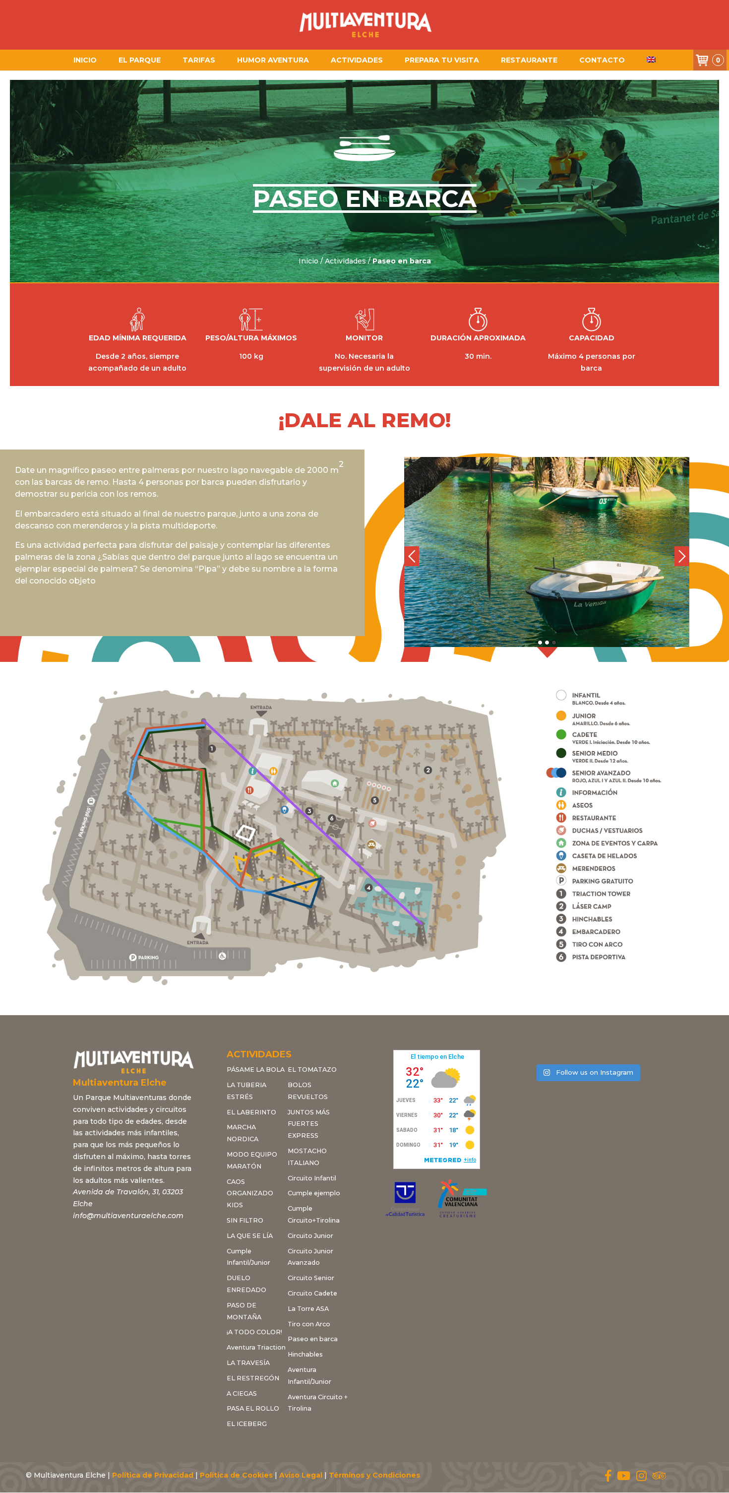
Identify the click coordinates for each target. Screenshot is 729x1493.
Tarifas (198, 60)
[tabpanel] (546, 552)
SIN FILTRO (245, 1220)
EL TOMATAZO (312, 1069)
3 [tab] (553, 642)
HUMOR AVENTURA (273, 60)
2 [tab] (547, 642)
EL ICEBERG (247, 1424)
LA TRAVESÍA (248, 1362)
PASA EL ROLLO (253, 1408)
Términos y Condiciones (374, 1475)
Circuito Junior (310, 1235)
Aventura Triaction (256, 1347)
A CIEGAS (242, 1393)
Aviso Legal (300, 1475)
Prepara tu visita (442, 60)
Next (681, 556)
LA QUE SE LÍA (250, 1235)
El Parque (140, 60)
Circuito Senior (311, 1278)
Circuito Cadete (312, 1293)
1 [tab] (540, 642)
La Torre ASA (308, 1308)
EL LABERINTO (251, 1112)
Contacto (602, 60)
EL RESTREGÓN (253, 1378)
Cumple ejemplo (314, 1193)
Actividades (357, 60)
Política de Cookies (236, 1475)
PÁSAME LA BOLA (256, 1069)
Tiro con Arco (309, 1324)
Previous (411, 556)
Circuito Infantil (312, 1178)
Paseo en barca (313, 1339)
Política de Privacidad (152, 1475)
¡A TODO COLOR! (254, 1332)
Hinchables (305, 1354)
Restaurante (529, 60)
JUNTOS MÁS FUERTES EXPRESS (309, 1124)
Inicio (85, 60)
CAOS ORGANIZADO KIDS (250, 1193)
